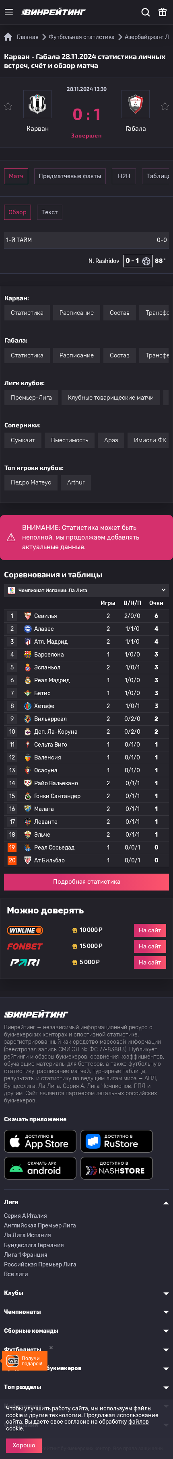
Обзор (17, 212)
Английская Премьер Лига (40, 1225)
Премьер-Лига (31, 397)
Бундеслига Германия (34, 1245)
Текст (49, 212)
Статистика (27, 312)
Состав (120, 312)
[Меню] (8, 12)
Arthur (75, 482)
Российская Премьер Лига (40, 1264)
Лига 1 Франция (25, 1255)
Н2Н (124, 176)
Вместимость (69, 440)
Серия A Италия (25, 1216)
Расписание (77, 312)
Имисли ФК (150, 440)
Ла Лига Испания (27, 1235)
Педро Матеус (31, 482)
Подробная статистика (86, 881)
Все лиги (16, 1274)
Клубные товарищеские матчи (111, 397)
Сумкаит (23, 440)
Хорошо (23, 1445)
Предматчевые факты (70, 176)
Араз (111, 440)
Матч (16, 176)
